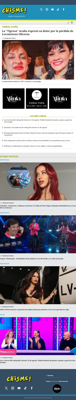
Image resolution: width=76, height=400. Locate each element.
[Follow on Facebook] (63, 9)
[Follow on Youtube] (52, 9)
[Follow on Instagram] (47, 9)
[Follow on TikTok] (58, 9)
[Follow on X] (41, 9)
